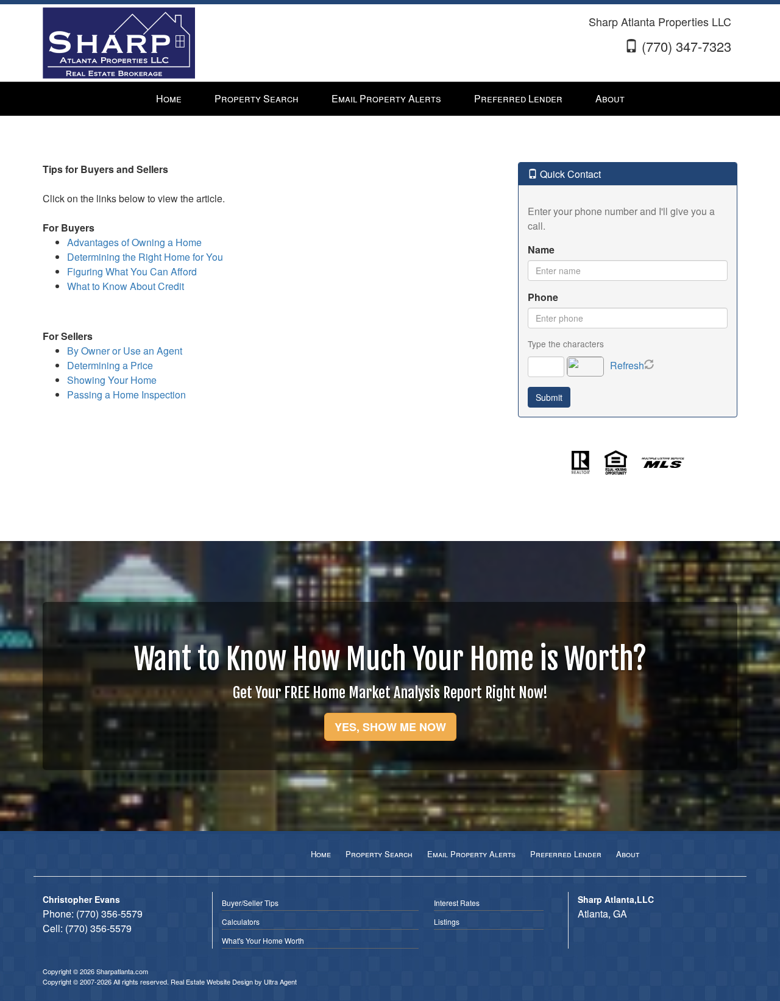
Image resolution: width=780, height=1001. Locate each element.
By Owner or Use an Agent (124, 351)
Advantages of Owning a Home (134, 242)
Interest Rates (457, 902)
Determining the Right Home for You (145, 257)
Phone (543, 297)
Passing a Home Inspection (126, 394)
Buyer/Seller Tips (250, 902)
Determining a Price (110, 365)
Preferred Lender (565, 854)
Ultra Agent (280, 981)
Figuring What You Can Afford (132, 271)
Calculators (241, 921)
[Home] (119, 42)
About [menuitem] (610, 98)
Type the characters (566, 344)
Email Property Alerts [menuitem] (386, 98)
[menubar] (390, 99)
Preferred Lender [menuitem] (518, 98)
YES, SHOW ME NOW (390, 727)
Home (321, 854)
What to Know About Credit (125, 286)
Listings (446, 921)
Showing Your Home (112, 380)
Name (541, 249)
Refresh (627, 365)
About (627, 854)
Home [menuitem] (169, 98)
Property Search (379, 854)
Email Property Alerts (471, 854)
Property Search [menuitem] (256, 98)
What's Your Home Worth (263, 940)
